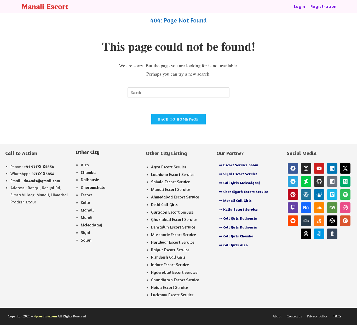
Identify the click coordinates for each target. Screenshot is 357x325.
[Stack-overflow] (319, 220)
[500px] (319, 234)
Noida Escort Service (169, 287)
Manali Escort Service (170, 189)
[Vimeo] (332, 194)
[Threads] (306, 234)
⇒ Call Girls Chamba (236, 236)
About (277, 316)
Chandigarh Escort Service (175, 279)
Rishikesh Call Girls (168, 257)
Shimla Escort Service (170, 181)
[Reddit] (293, 220)
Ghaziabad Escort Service (174, 219)
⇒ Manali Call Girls (235, 200)
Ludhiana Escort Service (172, 174)
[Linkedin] (332, 168)
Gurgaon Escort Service (172, 212)
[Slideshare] (319, 194)
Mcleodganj (91, 224)
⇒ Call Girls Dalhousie (238, 218)
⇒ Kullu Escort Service (238, 209)
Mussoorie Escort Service (173, 234)
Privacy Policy (317, 316)
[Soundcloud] (319, 207)
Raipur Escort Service (170, 249)
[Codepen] (332, 220)
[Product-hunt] (345, 220)
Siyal (85, 232)
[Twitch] (293, 207)
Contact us (294, 316)
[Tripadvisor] (332, 207)
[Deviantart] (306, 181)
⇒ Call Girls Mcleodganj (239, 182)
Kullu (85, 202)
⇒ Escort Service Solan (238, 165)
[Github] (319, 181)
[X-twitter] (345, 168)
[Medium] (345, 181)
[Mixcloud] (306, 220)
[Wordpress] (306, 194)
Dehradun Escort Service (173, 227)
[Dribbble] (345, 207)
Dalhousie (90, 179)
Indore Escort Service (170, 264)
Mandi (86, 217)
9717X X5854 (42, 173)
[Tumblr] (332, 234)
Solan (86, 240)
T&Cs (337, 316)
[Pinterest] (293, 194)
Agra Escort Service (168, 166)
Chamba (88, 172)
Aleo (85, 164)
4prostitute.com (45, 316)
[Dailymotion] (332, 181)
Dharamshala (93, 187)
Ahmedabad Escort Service (175, 196)
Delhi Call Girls (164, 204)
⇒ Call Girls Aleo (233, 245)
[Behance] (306, 207)
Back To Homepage (178, 119)
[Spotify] (345, 194)
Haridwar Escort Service (172, 242)
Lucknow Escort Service (172, 294)
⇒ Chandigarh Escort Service (243, 191)
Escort (86, 194)
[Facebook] (293, 168)
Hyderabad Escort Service (174, 272)
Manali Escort (45, 6)
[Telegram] (293, 181)
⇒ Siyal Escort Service (238, 174)
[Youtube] (319, 168)
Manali (87, 210)
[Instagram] (306, 168)
